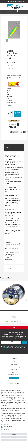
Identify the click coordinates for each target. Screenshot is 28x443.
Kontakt (14, 372)
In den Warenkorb (17, 114)
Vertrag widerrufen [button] (14, 378)
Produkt (8, 147)
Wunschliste (13, 124)
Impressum (14, 369)
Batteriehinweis (14, 386)
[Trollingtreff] (14, 6)
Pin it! (12, 127)
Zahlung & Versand (14, 383)
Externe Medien (8, 426)
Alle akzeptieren (14, 434)
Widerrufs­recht (14, 364)
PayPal (5, 428)
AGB (14, 362)
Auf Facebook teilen (18, 124)
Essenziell (6, 424)
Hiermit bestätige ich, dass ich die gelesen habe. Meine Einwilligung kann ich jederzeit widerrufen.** (14, 348)
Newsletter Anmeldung (14, 381)
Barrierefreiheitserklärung (14, 374)
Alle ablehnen (14, 437)
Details (8, 268)
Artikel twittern (10, 127)
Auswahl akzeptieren (14, 440)
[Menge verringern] (11, 115)
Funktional (6, 429)
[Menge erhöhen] (11, 112)
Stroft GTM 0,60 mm (14, 312)
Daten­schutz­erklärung (14, 367)
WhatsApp (15, 127)
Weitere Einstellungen (7, 431)
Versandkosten (10, 69)
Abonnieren (24, 342)
